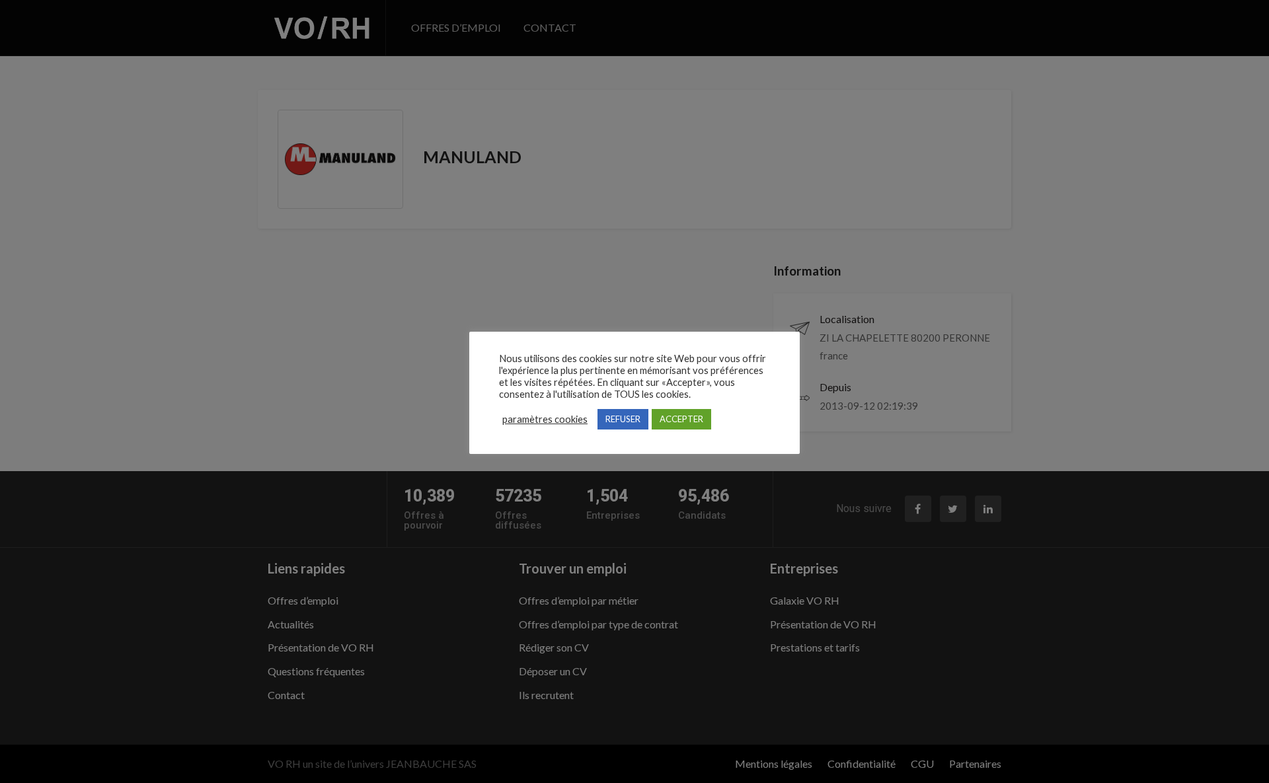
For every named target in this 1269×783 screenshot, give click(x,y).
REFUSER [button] (622, 419)
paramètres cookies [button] (545, 419)
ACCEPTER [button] (681, 419)
